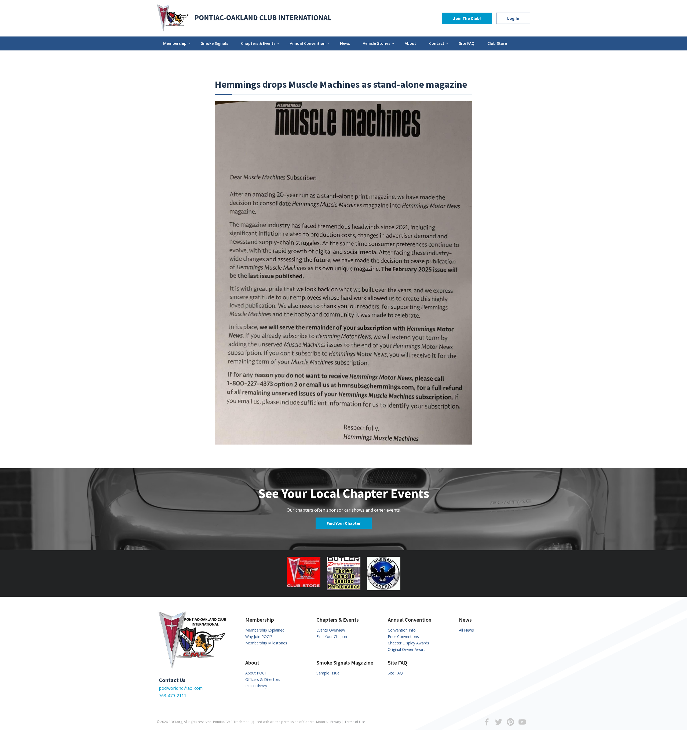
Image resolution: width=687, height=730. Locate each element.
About (410, 43)
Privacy (335, 722)
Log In (513, 18)
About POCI (255, 673)
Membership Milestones (266, 642)
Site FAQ (466, 43)
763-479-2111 (172, 696)
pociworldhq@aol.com (181, 688)
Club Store (497, 43)
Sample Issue (327, 673)
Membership (177, 43)
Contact (439, 43)
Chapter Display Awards (408, 642)
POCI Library (256, 685)
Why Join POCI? (258, 636)
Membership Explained (264, 630)
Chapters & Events (260, 43)
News (345, 43)
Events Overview (330, 630)
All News (466, 630)
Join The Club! (467, 18)
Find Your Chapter (344, 523)
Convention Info (402, 630)
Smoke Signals (214, 43)
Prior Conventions (403, 636)
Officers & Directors (262, 679)
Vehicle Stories (379, 43)
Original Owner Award (407, 649)
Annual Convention (310, 43)
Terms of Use (355, 722)
